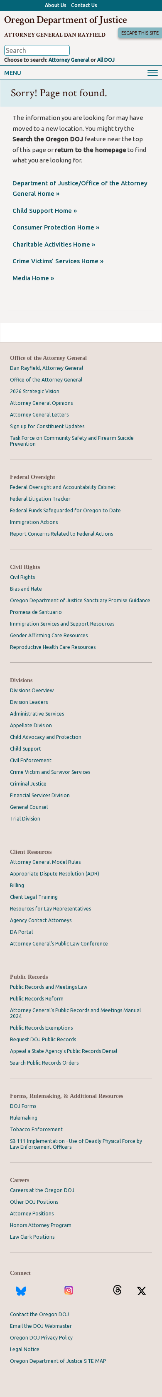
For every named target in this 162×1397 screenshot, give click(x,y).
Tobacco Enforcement (36, 1129)
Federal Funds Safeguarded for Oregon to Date (65, 510)
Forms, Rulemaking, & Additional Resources (66, 1096)
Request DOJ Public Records (43, 1039)
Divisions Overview (32, 690)
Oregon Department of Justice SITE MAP (58, 1361)
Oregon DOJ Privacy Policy (41, 1337)
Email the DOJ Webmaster (41, 1326)
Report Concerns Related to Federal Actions (61, 533)
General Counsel (29, 807)
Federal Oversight (32, 477)
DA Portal (21, 932)
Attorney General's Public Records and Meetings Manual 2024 (75, 1013)
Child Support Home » (44, 210)
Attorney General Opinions (41, 403)
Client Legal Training (34, 897)
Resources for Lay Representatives (50, 908)
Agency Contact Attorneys (40, 920)
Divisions (21, 680)
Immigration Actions (34, 522)
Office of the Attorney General (48, 358)
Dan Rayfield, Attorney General (46, 368)
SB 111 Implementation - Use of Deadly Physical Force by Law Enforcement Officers (76, 1144)
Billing (17, 885)
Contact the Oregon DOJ (39, 1314)
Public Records (29, 977)
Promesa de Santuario (36, 612)
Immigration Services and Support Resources (62, 623)
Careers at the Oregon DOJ (42, 1190)
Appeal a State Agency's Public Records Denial (63, 1051)
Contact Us (84, 5)
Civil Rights (25, 567)
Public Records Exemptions (41, 1027)
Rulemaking (23, 1117)
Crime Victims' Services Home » (57, 260)
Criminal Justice (28, 783)
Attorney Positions (32, 1213)
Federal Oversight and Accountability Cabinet (62, 487)
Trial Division (25, 818)
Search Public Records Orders (44, 1062)
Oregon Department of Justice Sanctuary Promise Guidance (80, 600)
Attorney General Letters (39, 414)
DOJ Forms (23, 1106)
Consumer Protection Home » (55, 227)
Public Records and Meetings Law (48, 987)
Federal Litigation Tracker (40, 498)
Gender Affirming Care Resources (49, 635)
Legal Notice (24, 1349)
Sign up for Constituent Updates (47, 426)
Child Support (25, 748)
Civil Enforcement (31, 760)
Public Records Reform (37, 998)
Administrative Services (37, 713)
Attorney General (69, 59)
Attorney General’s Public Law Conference (59, 943)
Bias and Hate (26, 588)
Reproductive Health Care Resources (53, 647)
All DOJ (106, 59)
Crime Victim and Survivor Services (50, 772)
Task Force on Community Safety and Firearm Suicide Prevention (72, 441)
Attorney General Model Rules (45, 862)
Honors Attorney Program (40, 1225)
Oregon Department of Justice (65, 20)
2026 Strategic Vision (34, 391)
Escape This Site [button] (140, 32)
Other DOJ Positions (34, 1202)
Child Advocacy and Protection (45, 737)
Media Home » (33, 278)
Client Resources (31, 852)
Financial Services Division (40, 795)
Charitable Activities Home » (53, 244)
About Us (55, 5)
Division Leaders (29, 702)
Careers (19, 1180)
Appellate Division (31, 725)
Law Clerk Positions (32, 1237)
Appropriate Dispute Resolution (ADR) (54, 873)
